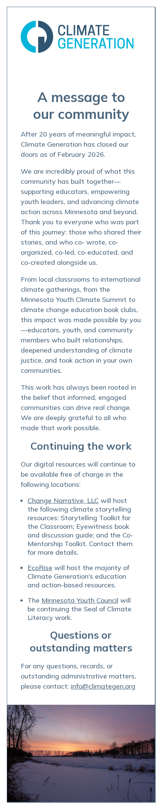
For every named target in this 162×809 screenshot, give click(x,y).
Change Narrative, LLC (63, 500)
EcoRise (40, 567)
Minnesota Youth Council (79, 600)
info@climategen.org (103, 686)
